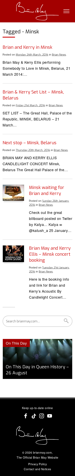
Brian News (59, 54)
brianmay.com (42, 452)
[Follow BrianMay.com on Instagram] (42, 416)
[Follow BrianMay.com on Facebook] (26, 416)
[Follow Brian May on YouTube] (50, 416)
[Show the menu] (66, 11)
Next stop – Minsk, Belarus (29, 143)
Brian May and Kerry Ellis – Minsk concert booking (50, 254)
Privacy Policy (37, 464)
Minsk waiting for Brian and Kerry (46, 190)
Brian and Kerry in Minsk (27, 47)
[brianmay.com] (37, 11)
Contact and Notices (37, 469)
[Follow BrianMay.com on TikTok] (34, 416)
